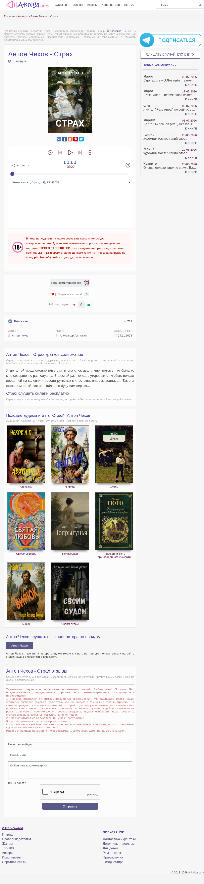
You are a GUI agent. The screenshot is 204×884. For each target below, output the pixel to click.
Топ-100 (8, 848)
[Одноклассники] (70, 139)
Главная (8, 834)
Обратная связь (14, 862)
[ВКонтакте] (59, 139)
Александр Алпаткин (73, 335)
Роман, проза (113, 853)
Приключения (113, 857)
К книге (191, 84)
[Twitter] (81, 139)
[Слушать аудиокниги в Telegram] (170, 39)
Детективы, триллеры (119, 843)
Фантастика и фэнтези (119, 839)
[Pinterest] (75, 139)
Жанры (78, 4)
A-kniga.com (196, 872)
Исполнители (110, 4)
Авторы (92, 4)
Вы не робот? (17, 782)
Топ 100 (129, 4)
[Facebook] (64, 139)
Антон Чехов (19, 335)
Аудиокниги (61, 4)
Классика (115, 30)
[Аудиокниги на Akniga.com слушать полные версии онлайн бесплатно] (27, 4)
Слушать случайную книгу (170, 54)
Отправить (70, 806)
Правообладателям (16, 839)
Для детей (110, 848)
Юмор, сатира (113, 862)
